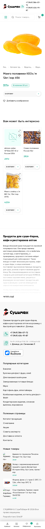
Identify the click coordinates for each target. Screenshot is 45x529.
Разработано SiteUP (12, 517)
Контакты (37, 526)
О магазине (8, 423)
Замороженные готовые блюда (18, 382)
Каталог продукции (15, 67)
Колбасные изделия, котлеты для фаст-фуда (22, 396)
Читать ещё (8, 297)
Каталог (16, 526)
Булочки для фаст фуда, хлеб (17, 373)
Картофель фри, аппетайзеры (17, 390)
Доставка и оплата (12, 436)
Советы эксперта (11, 432)
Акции (6, 428)
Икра (5, 386)
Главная (5, 67)
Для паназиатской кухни (14, 378)
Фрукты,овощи (28, 67)
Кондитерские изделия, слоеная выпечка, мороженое (18, 403)
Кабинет (7, 526)
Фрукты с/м (38, 67)
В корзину (22, 94)
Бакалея (7, 369)
